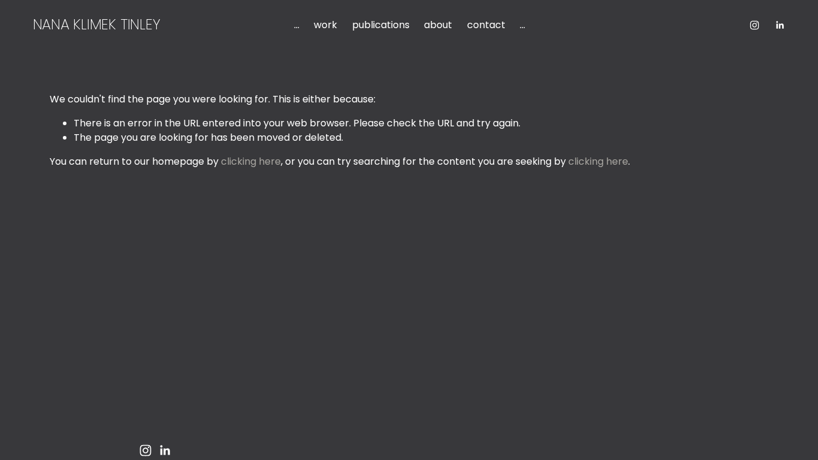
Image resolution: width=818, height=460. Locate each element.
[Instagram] (754, 25)
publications (381, 25)
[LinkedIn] (779, 25)
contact (486, 25)
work (325, 25)
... (296, 25)
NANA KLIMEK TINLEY (96, 24)
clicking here (251, 161)
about (438, 25)
